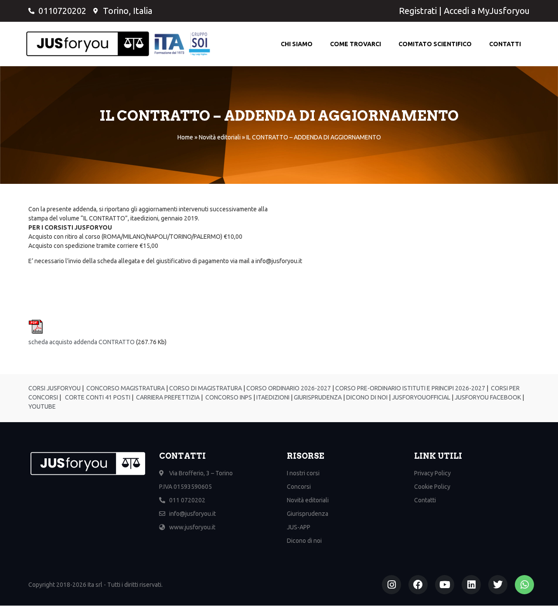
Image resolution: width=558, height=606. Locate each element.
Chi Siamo (297, 44)
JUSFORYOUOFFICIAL (420, 397)
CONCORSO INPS (228, 397)
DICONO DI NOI (366, 397)
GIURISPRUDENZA (318, 397)
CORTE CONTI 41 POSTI (98, 397)
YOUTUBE (42, 406)
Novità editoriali (220, 137)
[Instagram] (391, 584)
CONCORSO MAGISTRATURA (125, 388)
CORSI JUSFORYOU (54, 388)
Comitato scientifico (435, 44)
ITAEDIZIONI (272, 397)
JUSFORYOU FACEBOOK (487, 397)
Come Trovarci (355, 44)
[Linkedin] (471, 584)
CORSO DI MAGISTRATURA (205, 388)
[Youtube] (444, 584)
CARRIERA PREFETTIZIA (167, 397)
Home (185, 137)
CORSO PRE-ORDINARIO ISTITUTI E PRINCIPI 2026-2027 (410, 388)
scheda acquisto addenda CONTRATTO (81, 342)
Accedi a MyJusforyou (487, 11)
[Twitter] (497, 584)
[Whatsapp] (524, 584)
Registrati (418, 11)
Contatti (505, 44)
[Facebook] (418, 584)
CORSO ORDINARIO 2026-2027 (288, 388)
